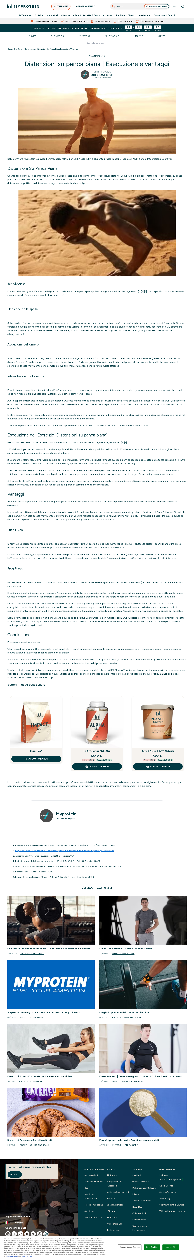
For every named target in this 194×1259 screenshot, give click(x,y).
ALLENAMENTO (97, 56)
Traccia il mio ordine (93, 1205)
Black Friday (164, 1198)
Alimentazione (112, 36)
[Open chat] (46, 1234)
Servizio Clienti (91, 1175)
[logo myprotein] (23, 6)
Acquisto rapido (38, 759)
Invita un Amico (170, 1177)
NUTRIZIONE (61, 6)
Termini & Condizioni (142, 1200)
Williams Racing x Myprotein (172, 1211)
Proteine (39, 15)
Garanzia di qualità (140, 1181)
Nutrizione (112, 1175)
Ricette (161, 36)
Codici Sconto (166, 1186)
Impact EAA (36, 751)
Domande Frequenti (93, 1181)
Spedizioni (89, 1211)
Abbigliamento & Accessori (115, 1183)
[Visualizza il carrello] (183, 6)
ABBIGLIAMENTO (85, 6)
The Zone (18, 49)
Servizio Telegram (167, 1192)
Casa (9, 49)
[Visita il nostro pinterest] (39, 1234)
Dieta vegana (113, 1230)
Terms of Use (26, 1257)
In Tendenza (25, 15)
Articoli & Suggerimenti (118, 1192)
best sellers (36, 684)
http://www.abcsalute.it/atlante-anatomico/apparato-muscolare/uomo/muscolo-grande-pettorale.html (64, 850)
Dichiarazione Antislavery (144, 1188)
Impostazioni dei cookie (18, 1216)
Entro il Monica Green (125, 1145)
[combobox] (140, 6)
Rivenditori (137, 1207)
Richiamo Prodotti (93, 1217)
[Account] (175, 6)
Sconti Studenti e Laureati (171, 1205)
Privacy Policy (12, 1257)
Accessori (108, 15)
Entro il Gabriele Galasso (127, 1081)
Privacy (135, 1194)
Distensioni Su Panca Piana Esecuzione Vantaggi (57, 49)
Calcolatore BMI (115, 1224)
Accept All (170, 1247)
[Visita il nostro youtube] (27, 1234)
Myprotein (66, 814)
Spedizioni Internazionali (90, 1196)
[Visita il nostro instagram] (8, 1234)
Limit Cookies (152, 1247)
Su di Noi (136, 1175)
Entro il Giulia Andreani (34, 1145)
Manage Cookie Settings (130, 1247)
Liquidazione (144, 15)
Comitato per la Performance (139, 1228)
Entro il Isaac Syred (32, 953)
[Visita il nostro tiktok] (20, 1234)
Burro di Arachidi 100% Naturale (158, 751)
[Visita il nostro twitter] (33, 1234)
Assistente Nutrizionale (158, 6)
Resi (86, 1188)
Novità (32, 36)
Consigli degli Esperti (164, 15)
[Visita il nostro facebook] (14, 1234)
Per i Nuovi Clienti (125, 15)
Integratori (52, 15)
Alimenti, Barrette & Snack (86, 15)
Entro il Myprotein (102, 75)
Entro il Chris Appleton (126, 1017)
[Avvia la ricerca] (113, 6)
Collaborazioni (139, 1213)
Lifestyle (138, 36)
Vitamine (65, 15)
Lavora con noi (139, 1219)
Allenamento (57, 36)
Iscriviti (14, 1174)
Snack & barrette (115, 1205)
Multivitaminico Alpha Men (97, 751)
